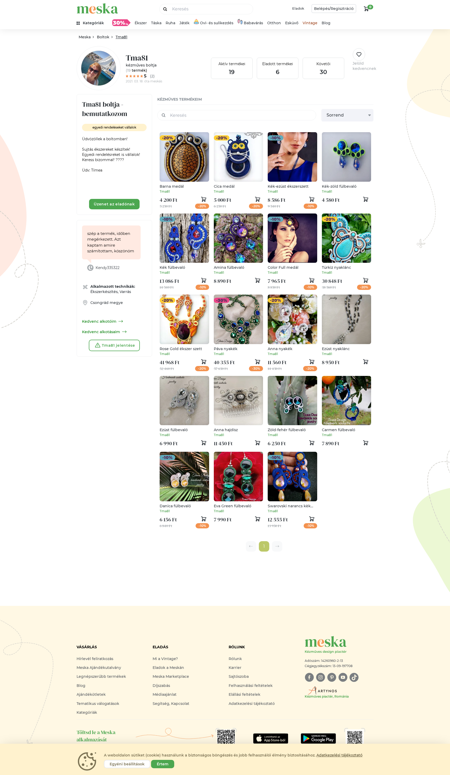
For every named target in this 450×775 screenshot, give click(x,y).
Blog (326, 23)
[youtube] (342, 677)
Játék (184, 23)
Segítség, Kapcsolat (171, 703)
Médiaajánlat (165, 694)
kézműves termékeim (179, 99)
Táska (156, 23)
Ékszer (141, 23)
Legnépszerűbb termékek (101, 676)
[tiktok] (354, 677)
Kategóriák (87, 712)
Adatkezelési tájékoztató (252, 703)
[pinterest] (331, 677)
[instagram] (320, 677)
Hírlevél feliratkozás (95, 658)
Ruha (170, 23)
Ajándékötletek (91, 694)
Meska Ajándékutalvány (99, 667)
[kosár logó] (366, 8)
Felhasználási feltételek (251, 685)
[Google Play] (270, 738)
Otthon (274, 23)
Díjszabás (161, 685)
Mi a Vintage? (165, 658)
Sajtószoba (239, 676)
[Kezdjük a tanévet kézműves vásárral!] (121, 22)
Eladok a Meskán (168, 667)
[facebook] (309, 677)
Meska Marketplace (171, 676)
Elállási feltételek (244, 694)
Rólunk (235, 658)
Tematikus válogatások (98, 703)
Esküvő (291, 23)
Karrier (235, 667)
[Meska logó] (97, 8)
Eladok (298, 8)
